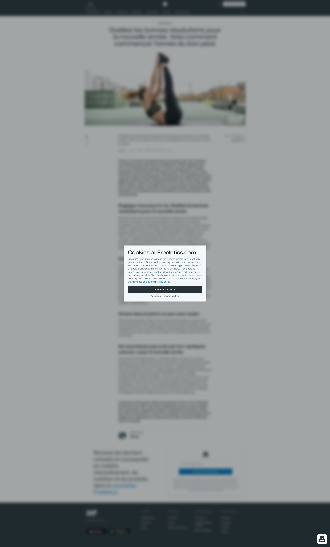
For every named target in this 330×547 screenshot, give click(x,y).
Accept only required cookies (165, 296)
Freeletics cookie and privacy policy (151, 281)
